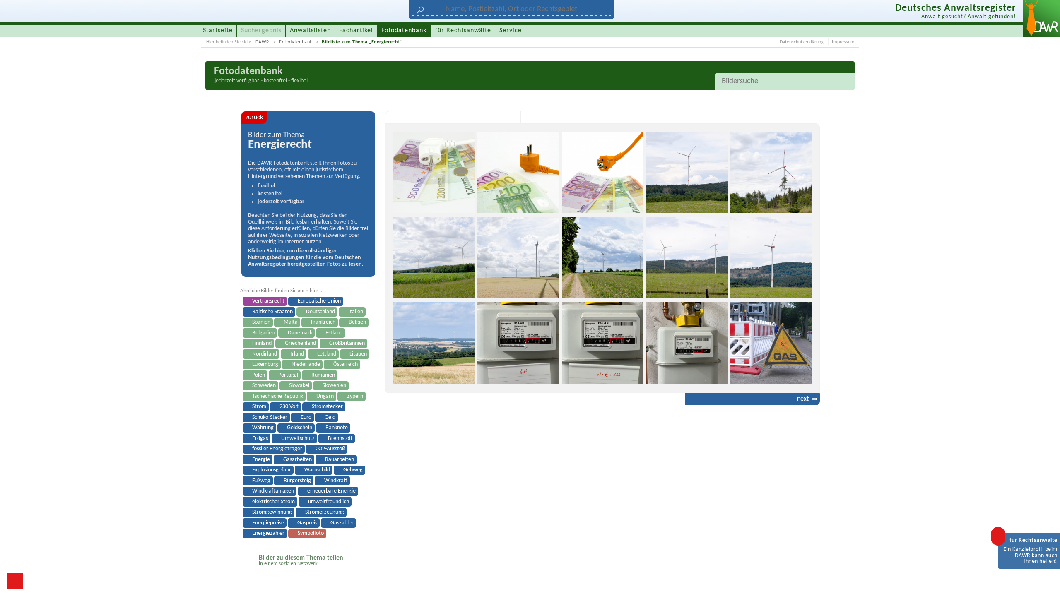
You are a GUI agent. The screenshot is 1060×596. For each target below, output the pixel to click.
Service (510, 30)
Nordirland (264, 354)
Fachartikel (356, 30)
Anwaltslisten (310, 30)
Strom (259, 407)
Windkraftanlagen (273, 491)
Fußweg (261, 481)
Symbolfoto (311, 533)
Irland (297, 354)
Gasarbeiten (297, 460)
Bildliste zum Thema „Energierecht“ (362, 42)
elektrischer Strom (273, 502)
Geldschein (299, 428)
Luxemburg (265, 364)
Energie (261, 460)
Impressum (843, 42)
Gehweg (353, 470)
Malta (291, 322)
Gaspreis (307, 523)
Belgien (357, 322)
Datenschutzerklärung (802, 42)
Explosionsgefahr (271, 470)
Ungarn (325, 396)
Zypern (355, 396)
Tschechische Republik (277, 396)
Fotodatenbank (295, 42)
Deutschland (320, 312)
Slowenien (334, 385)
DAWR (262, 42)
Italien (355, 312)
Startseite (218, 30)
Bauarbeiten (339, 460)
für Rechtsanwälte (463, 30)
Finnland (262, 343)
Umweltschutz (298, 438)
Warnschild (317, 470)
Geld (330, 417)
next (803, 399)
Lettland (326, 354)
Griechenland (300, 343)
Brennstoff (340, 438)
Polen (258, 375)
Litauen (358, 354)
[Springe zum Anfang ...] (1045, 581)
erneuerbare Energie (331, 491)
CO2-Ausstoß (330, 449)
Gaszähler (342, 523)
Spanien (261, 322)
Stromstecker (327, 407)
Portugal (288, 375)
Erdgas (260, 438)
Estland (333, 333)
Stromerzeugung (324, 512)
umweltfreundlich (328, 502)
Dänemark (300, 333)
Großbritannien (347, 343)
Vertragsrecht (268, 301)
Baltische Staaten (272, 312)
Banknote (336, 428)
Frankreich (323, 322)
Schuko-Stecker (269, 417)
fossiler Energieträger (277, 449)
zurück (254, 117)
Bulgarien (263, 333)
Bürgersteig (297, 481)
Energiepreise (268, 523)
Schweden (264, 385)
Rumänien (323, 375)
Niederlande (306, 364)
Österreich (345, 364)
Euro (306, 417)
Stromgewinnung (272, 512)
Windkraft (335, 481)
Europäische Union (319, 301)
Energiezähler (268, 533)
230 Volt (289, 407)
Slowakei (299, 385)
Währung (263, 428)
